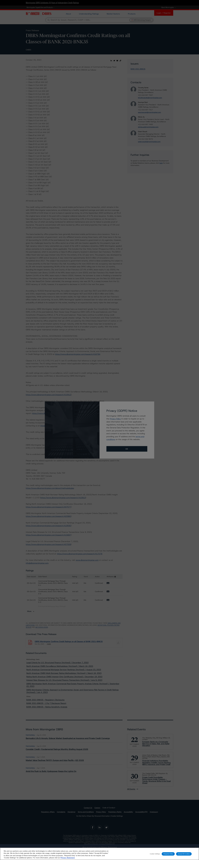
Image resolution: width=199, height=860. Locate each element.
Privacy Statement (68, 858)
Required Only (168, 854)
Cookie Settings (155, 854)
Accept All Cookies (184, 854)
